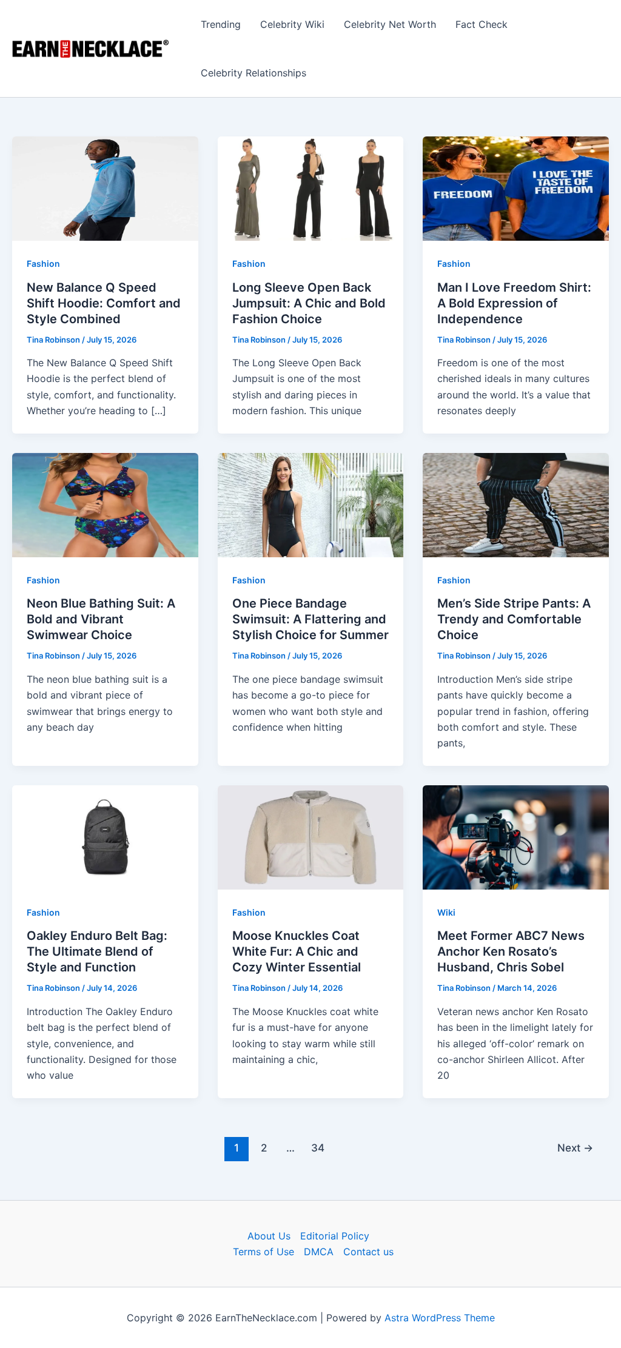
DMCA (319, 1252)
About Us (268, 1236)
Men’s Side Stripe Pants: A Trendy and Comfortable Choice (514, 619)
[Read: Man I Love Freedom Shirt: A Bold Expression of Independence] (516, 188)
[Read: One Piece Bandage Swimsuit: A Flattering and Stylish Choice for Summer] (311, 504)
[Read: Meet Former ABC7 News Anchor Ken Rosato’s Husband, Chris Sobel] (516, 836)
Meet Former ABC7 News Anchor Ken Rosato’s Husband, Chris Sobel (511, 951)
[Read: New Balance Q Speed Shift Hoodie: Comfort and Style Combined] (105, 188)
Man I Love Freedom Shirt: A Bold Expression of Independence (514, 303)
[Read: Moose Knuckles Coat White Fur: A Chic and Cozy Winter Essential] (311, 836)
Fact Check (481, 24)
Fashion (43, 263)
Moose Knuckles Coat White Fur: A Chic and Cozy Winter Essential (296, 951)
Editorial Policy (334, 1236)
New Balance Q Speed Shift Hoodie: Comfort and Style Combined (104, 303)
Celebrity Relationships (253, 73)
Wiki (446, 912)
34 (317, 1147)
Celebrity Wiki (292, 24)
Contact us (368, 1252)
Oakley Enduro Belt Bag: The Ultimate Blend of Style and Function (97, 951)
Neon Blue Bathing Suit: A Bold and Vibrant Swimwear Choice (101, 619)
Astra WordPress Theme (439, 1318)
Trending (221, 24)
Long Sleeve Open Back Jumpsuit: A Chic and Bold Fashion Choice (309, 303)
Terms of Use (263, 1252)
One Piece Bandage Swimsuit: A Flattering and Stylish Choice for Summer (310, 619)
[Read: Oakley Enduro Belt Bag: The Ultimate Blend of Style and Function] (105, 836)
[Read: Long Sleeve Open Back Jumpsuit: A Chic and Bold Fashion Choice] (311, 188)
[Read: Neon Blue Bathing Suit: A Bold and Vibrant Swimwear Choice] (105, 504)
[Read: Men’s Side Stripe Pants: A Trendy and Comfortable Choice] (516, 504)
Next (575, 1147)
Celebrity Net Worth (390, 24)
